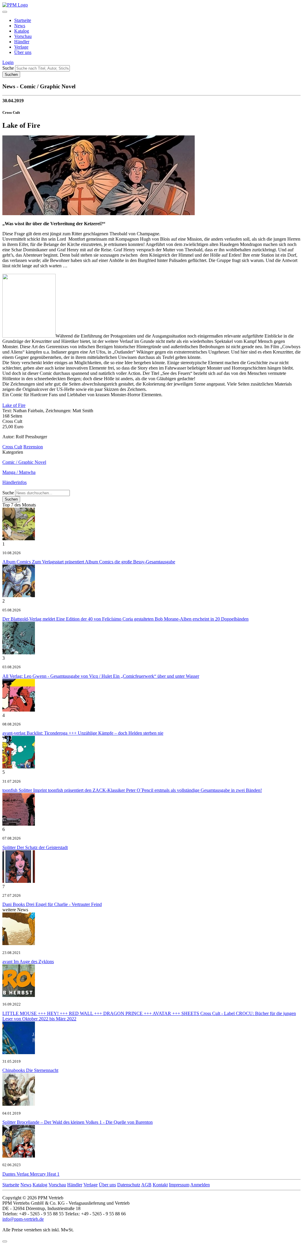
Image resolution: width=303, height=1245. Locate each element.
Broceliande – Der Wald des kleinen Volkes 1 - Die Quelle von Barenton (77, 1122)
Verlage (21, 46)
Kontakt (160, 1184)
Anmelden (200, 1184)
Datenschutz (128, 1184)
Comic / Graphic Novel (24, 462)
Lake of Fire (13, 405)
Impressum (179, 1184)
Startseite (22, 20)
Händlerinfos (14, 482)
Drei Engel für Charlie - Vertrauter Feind (52, 904)
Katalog (21, 30)
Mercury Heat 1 (30, 1174)
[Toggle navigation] (4, 12)
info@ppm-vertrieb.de (23, 1219)
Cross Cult (12, 446)
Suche (8, 68)
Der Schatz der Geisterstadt (35, 847)
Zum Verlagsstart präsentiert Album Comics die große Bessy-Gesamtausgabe (88, 561)
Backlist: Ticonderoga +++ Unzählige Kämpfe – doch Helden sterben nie (82, 733)
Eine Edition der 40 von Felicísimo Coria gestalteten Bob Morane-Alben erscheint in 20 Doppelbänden (125, 618)
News (19, 25)
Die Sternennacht (30, 1070)
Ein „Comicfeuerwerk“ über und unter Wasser (100, 676)
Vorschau (23, 36)
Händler (21, 41)
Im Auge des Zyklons (28, 961)
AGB (146, 1184)
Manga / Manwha (19, 472)
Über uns (22, 52)
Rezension (33, 446)
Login (8, 62)
